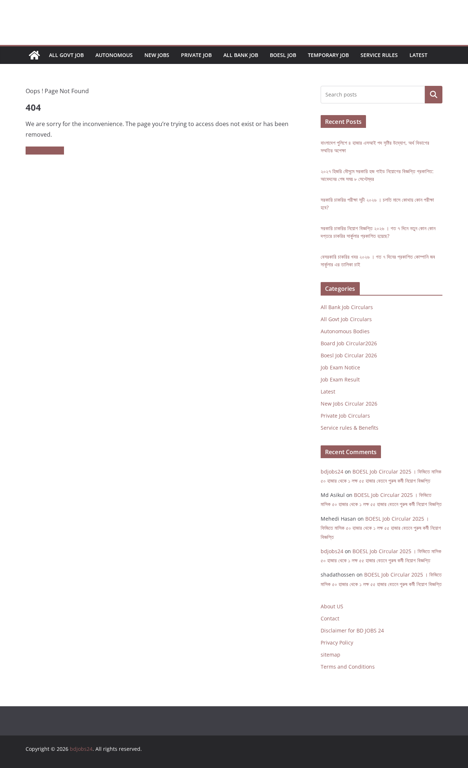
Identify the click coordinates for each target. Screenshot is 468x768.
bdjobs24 (332, 471)
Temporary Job (328, 55)
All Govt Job (66, 55)
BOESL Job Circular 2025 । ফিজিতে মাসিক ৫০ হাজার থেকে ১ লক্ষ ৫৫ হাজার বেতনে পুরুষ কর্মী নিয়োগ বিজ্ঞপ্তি (381, 527)
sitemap (330, 654)
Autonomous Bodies (345, 331)
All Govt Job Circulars (346, 319)
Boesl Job (283, 55)
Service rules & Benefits (349, 427)
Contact (330, 618)
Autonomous (114, 55)
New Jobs (156, 55)
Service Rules (379, 55)
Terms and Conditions (348, 666)
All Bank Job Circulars (347, 307)
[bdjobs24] (34, 55)
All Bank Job (240, 55)
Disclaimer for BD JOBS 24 (352, 630)
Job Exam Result (340, 379)
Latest (418, 55)
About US (332, 606)
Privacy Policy (337, 642)
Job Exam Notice (340, 367)
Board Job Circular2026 (349, 343)
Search (433, 94)
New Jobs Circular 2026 (349, 403)
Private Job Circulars (345, 415)
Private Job (196, 55)
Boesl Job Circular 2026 (349, 355)
